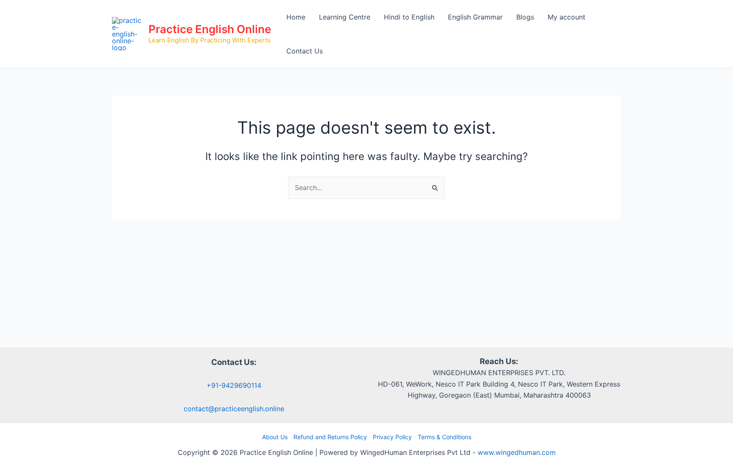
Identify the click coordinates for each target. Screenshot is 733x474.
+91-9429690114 (234, 385)
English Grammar (475, 17)
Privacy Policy (392, 436)
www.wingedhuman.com (517, 452)
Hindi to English (409, 17)
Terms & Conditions (444, 436)
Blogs (525, 17)
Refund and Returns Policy (330, 436)
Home (295, 17)
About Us (275, 436)
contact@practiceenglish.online (234, 408)
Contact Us (304, 51)
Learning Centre (344, 17)
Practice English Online (209, 29)
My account (566, 17)
